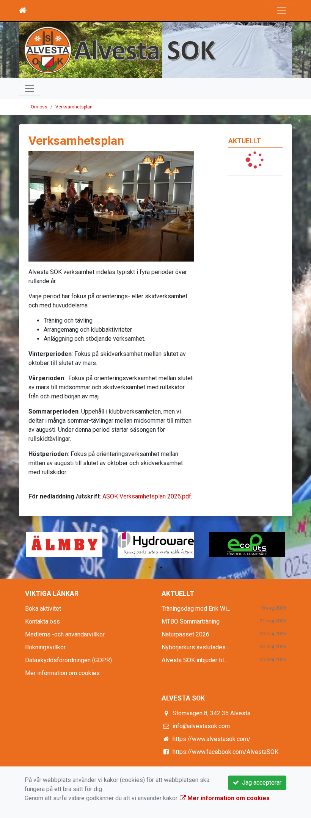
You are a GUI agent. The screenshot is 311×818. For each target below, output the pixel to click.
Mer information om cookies (62, 673)
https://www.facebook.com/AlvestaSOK (225, 751)
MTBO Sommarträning (191, 621)
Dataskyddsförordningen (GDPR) (68, 660)
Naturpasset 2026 (185, 634)
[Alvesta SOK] (155, 50)
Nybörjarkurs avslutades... (195, 647)
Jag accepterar (260, 782)
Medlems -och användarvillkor (65, 634)
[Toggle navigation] (281, 10)
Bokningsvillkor (45, 647)
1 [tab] (150, 567)
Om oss (39, 107)
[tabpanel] (247, 544)
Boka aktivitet (43, 608)
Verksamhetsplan (74, 107)
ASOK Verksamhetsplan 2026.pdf (146, 496)
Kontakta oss (42, 621)
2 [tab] (161, 567)
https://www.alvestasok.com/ (212, 739)
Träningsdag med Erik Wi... (196, 608)
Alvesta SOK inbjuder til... (194, 660)
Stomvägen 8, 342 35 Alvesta (211, 713)
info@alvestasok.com (201, 726)
